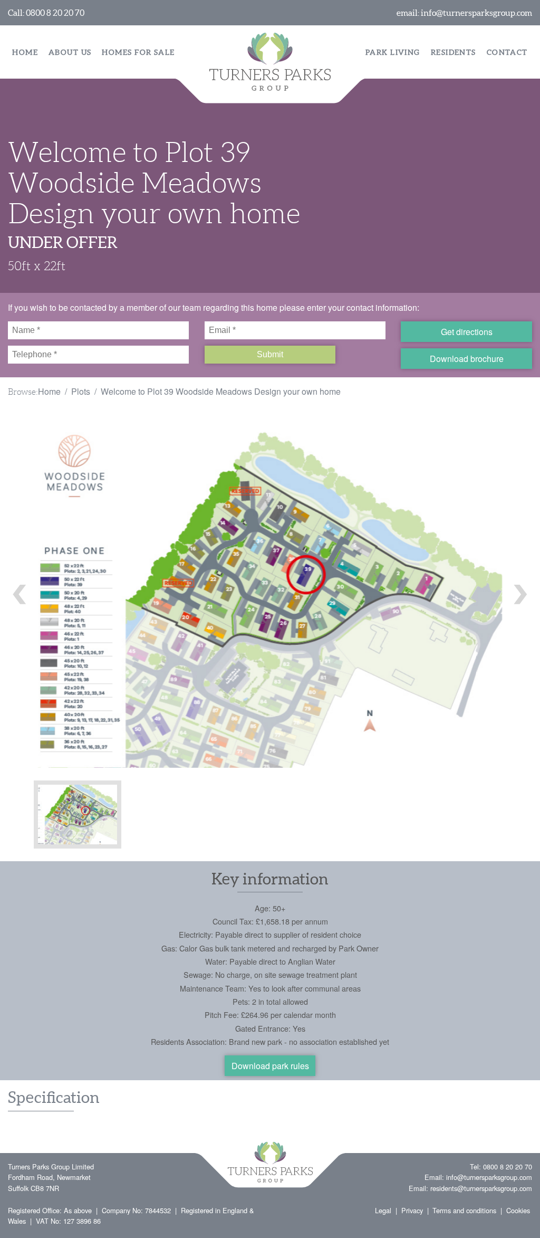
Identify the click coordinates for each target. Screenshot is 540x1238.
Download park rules (270, 1066)
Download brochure (467, 359)
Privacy (412, 1210)
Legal (383, 1210)
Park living (392, 52)
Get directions (467, 332)
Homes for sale (138, 52)
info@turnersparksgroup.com (476, 12)
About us (70, 52)
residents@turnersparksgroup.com (481, 1188)
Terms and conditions (464, 1210)
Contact (507, 52)
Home (25, 52)
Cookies (518, 1210)
